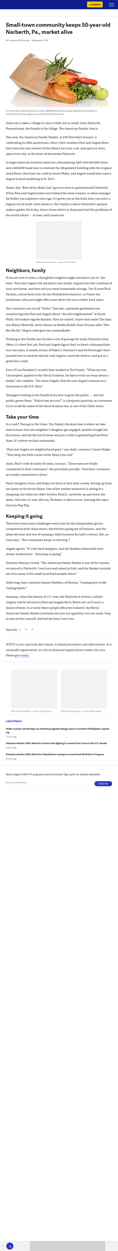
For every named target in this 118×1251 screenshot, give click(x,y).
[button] (9, 1246)
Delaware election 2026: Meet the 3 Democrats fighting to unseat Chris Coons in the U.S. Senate (56, 743)
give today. (22, 655)
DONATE (96, 4)
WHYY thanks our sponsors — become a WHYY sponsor (56, 262)
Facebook (20, 629)
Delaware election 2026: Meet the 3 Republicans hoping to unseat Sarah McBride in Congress (55, 754)
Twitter (26, 629)
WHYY (11, 5)
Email (32, 629)
